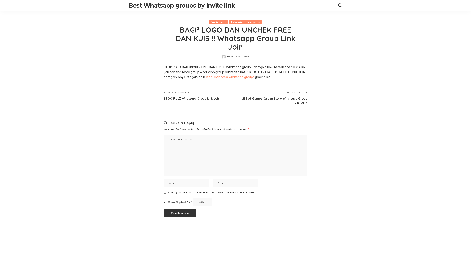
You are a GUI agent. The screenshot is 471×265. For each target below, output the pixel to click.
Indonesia (236, 22)
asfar (230, 56)
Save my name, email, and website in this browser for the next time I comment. (211, 192)
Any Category (218, 22)
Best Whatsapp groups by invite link (182, 5)
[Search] (340, 5)
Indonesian (254, 22)
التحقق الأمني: (178, 202)
